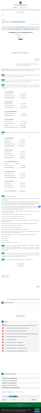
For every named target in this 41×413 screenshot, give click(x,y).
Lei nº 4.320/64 (31, 247)
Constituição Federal (4, 256)
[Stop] (5, 400)
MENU (3, 15)
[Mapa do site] (25, 7)
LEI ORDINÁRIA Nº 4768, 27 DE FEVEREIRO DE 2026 (11, 387)
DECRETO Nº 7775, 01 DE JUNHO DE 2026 (9, 385)
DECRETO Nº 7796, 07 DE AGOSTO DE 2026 (9, 380)
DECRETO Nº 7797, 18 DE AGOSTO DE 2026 (9, 378)
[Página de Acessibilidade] (27, 7)
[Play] (3, 400)
